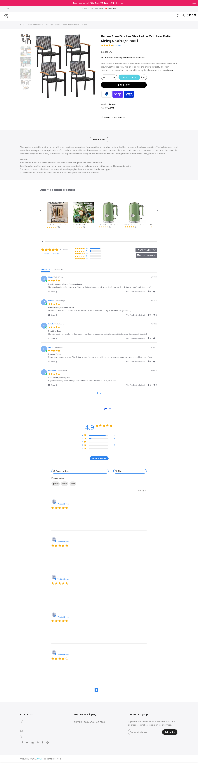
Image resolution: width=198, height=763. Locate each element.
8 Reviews (117, 45)
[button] (41, 210)
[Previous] (37, 66)
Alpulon (112, 104)
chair (73, 483)
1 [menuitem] (97, 393)
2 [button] (101, 689)
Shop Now (112, 9)
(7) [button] (87, 248)
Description (99, 139)
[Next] (92, 66)
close (194, 3)
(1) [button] (87, 251)
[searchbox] (79, 471)
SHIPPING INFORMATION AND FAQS (89, 722)
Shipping (118, 57)
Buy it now (124, 85)
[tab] (45, 270)
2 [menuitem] (100, 393)
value (64, 483)
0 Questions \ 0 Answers (50, 253)
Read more (168, 70)
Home (23, 25)
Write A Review (99, 458)
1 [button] (96, 689)
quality (55, 483)
